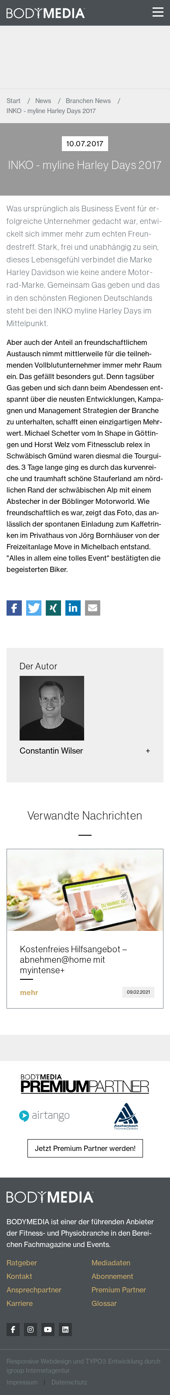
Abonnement (112, 1276)
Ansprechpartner (34, 1289)
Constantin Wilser (51, 751)
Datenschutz (69, 1382)
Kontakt (19, 1276)
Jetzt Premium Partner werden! (85, 1148)
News (44, 101)
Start (14, 101)
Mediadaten (111, 1262)
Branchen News (89, 101)
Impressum (22, 1382)
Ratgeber (22, 1262)
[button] (14, 608)
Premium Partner (119, 1289)
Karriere (20, 1303)
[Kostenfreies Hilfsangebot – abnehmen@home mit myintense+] (85, 890)
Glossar (104, 1303)
